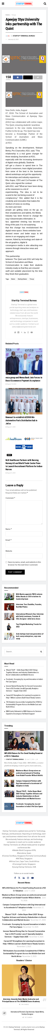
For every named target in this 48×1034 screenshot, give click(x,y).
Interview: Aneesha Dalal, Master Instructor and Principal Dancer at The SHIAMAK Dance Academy (21, 1000)
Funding (9, 748)
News (13, 279)
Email (9, 540)
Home (8, 15)
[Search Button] (41, 651)
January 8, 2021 (13, 39)
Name (9, 529)
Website (9, 551)
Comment (10, 498)
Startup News (22, 279)
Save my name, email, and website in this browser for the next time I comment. (24, 563)
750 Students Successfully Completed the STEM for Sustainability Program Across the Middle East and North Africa (24, 704)
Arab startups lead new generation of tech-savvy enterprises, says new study (29, 636)
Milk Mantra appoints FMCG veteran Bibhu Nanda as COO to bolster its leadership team (29, 596)
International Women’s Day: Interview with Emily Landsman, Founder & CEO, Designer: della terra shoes (29, 616)
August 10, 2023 (11, 384)
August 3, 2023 (11, 473)
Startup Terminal (14, 1027)
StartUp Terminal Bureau (24, 36)
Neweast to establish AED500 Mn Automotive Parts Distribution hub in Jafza (21, 420)
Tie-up (14, 15)
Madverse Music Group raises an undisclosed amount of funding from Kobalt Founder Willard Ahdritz (29, 773)
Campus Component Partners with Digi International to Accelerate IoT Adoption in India (29, 783)
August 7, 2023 (11, 427)
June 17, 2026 (30, 759)
